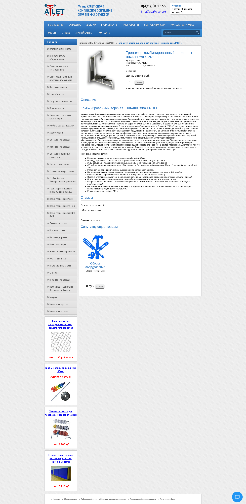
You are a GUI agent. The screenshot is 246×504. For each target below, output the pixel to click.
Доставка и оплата (154, 24)
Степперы (54, 272)
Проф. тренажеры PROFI (61, 198)
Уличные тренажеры (60, 146)
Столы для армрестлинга (62, 171)
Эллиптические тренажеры (63, 251)
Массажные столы (59, 311)
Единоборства (57, 94)
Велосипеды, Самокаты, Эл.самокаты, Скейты (61, 288)
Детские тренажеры (60, 139)
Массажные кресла (59, 304)
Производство (55, 24)
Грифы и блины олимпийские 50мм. (60, 369)
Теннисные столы (58, 223)
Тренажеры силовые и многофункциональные (61, 190)
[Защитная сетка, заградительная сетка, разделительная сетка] (61, 351)
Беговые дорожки (58, 237)
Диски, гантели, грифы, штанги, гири (61, 116)
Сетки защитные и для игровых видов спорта (61, 78)
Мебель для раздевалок (62, 125)
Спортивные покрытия (61, 101)
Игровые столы (57, 230)
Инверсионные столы (60, 265)
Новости (52, 32)
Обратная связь (70, 499)
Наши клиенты (131, 24)
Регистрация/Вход (167, 499)
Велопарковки (57, 108)
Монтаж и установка (182, 24)
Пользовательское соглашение (113, 499)
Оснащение (75, 24)
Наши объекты (109, 24)
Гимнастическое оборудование (57, 57)
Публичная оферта (89, 499)
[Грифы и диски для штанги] (61, 400)
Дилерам (91, 24)
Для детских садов (59, 164)
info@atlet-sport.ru (153, 11)
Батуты (53, 297)
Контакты (104, 32)
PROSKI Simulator (58, 258)
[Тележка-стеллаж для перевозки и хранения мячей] (61, 438)
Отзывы (66, 32)
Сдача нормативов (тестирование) (59, 67)
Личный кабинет (85, 32)
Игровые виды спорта (60, 48)
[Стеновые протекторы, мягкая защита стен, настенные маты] (61, 480)
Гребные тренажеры (60, 279)
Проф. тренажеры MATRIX (62, 206)
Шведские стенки (58, 87)
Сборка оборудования (95, 265)
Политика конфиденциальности (143, 499)
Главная (83, 43)
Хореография (56, 132)
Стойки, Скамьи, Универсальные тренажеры (63, 179)
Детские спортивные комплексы (60, 155)
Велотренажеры (58, 244)
